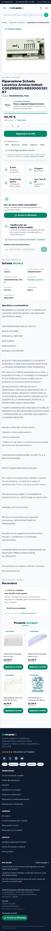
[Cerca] (46, 15)
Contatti (5, 785)
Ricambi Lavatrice (16, 22)
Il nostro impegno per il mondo (14, 821)
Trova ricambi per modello (12, 776)
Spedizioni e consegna (11, 790)
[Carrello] (46, 8)
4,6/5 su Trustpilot (15, 590)
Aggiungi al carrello (25, 134)
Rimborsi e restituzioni (11, 795)
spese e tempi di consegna (34, 156)
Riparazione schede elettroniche (15, 799)
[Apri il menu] (4, 8)
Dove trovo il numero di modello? (27, 240)
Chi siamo (6, 816)
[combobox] (24, 15)
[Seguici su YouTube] (22, 758)
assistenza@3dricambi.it (10, 906)
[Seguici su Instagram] (10, 758)
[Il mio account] (40, 8)
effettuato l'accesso (28, 613)
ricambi (16, 8)
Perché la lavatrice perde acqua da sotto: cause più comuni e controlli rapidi (23, 880)
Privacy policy (7, 852)
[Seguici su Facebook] (4, 758)
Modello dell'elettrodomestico (17, 245)
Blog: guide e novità (10, 825)
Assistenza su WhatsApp (12, 804)
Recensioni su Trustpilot (12, 830)
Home (4, 22)
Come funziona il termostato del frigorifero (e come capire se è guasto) (23, 868)
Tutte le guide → (42, 863)
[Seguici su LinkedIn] (16, 758)
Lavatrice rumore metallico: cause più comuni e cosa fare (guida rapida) (24, 874)
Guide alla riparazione (11, 780)
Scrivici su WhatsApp (27, 215)
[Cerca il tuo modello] (44, 249)
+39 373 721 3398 (8, 904)
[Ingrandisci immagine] (25, 49)
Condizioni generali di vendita (14, 842)
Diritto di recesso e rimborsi (13, 847)
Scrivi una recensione (16, 608)
